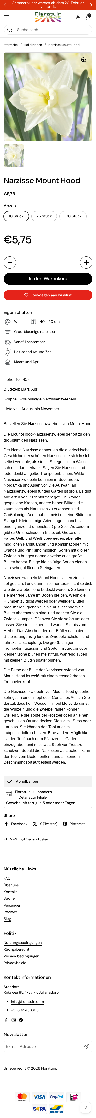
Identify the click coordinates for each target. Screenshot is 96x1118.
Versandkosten (37, 839)
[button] (87, 17)
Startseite (11, 45)
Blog (7, 918)
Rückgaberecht (16, 949)
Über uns (11, 885)
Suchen (10, 898)
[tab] (31, 797)
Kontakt (10, 891)
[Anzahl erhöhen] (86, 262)
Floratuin (48, 1068)
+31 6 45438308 (25, 1010)
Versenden (12, 905)
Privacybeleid (15, 962)
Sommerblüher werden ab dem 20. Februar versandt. (48, 5)
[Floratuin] (48, 17)
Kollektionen (33, 45)
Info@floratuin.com (27, 1001)
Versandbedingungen (21, 956)
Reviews (10, 912)
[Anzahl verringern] (10, 262)
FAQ (7, 878)
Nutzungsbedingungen (23, 942)
